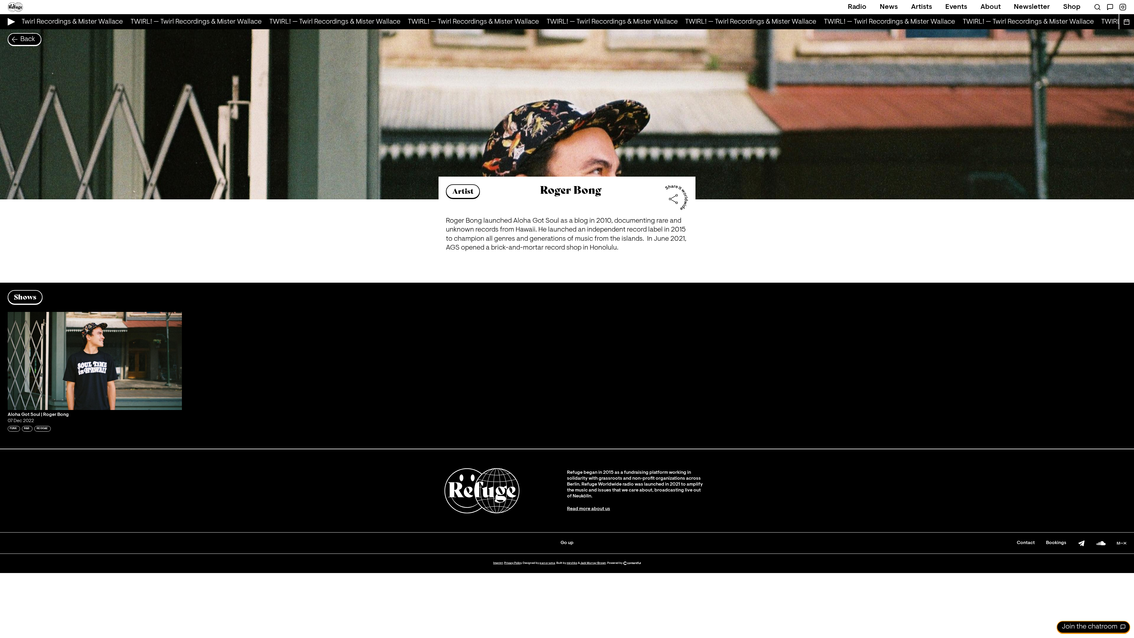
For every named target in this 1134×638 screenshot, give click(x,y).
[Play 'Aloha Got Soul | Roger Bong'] (95, 361)
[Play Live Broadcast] (10, 21)
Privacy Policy (513, 563)
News (889, 7)
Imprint (498, 563)
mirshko (572, 563)
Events (956, 7)
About (990, 7)
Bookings (1056, 543)
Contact (1026, 543)
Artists (921, 7)
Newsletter (1032, 7)
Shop (1072, 7)
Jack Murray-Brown (593, 563)
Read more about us (588, 509)
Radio (857, 7)
